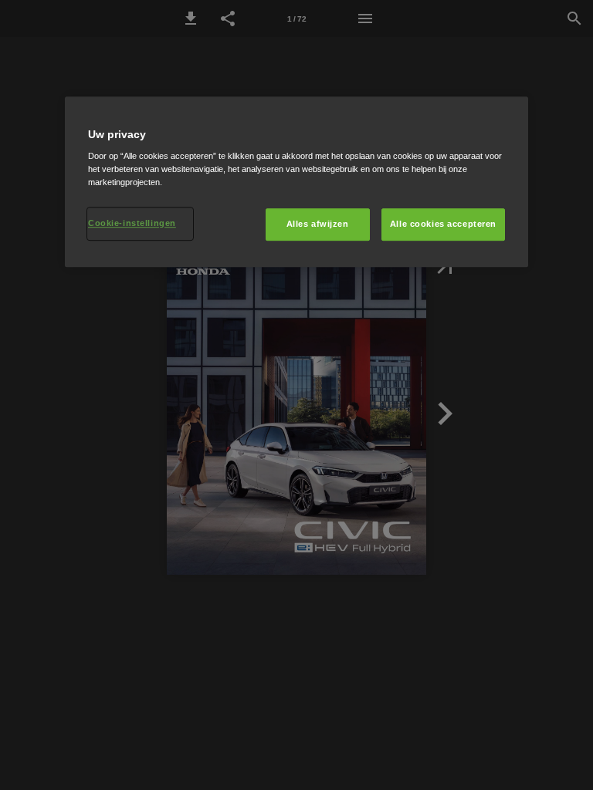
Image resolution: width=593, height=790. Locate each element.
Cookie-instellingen (132, 223)
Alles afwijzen (317, 224)
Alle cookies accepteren (443, 224)
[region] (296, 182)
